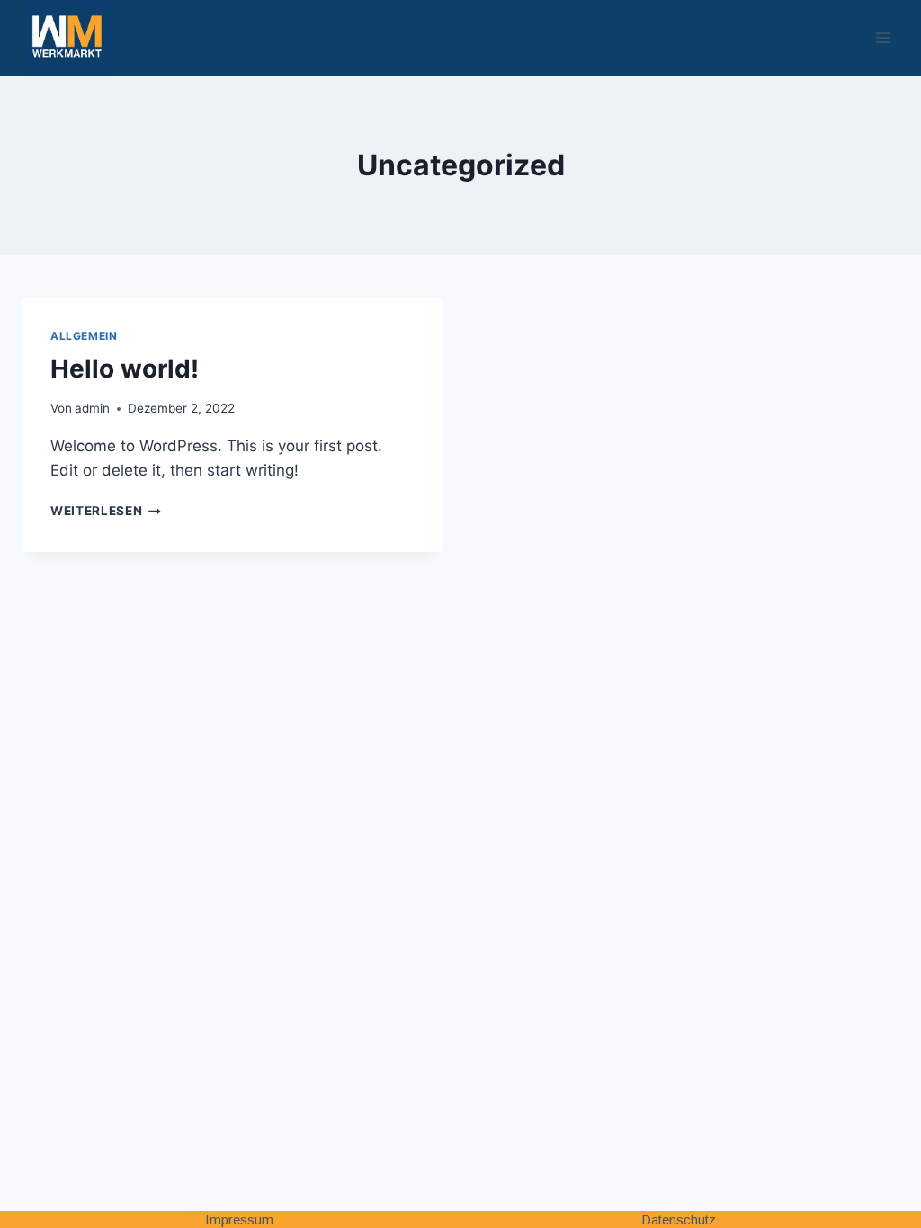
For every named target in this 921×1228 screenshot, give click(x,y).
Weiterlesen (105, 510)
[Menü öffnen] (882, 37)
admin (92, 408)
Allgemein (83, 336)
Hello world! (124, 368)
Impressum (239, 1219)
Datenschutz (678, 1219)
